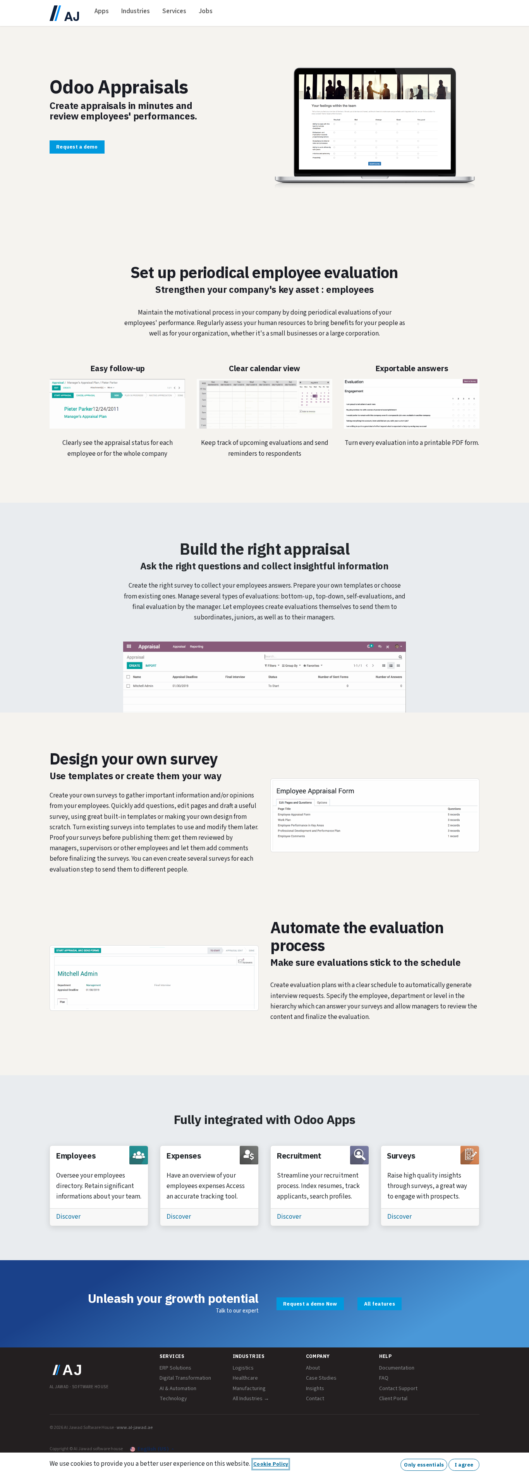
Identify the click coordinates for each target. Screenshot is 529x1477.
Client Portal (393, 1399)
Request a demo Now (310, 1304)
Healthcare (245, 1378)
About (313, 1368)
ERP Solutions (175, 1368)
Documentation (396, 1368)
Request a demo (77, 147)
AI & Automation (178, 1388)
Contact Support (398, 1388)
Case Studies (321, 1378)
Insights (315, 1388)
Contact (315, 1399)
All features (379, 1304)
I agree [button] (464, 1464)
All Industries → (251, 1399)
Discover (68, 1216)
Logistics (243, 1368)
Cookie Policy (270, 1464)
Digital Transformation (185, 1378)
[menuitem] (101, 13)
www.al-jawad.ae (135, 1427)
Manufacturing (249, 1388)
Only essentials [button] (424, 1464)
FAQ (383, 1378)
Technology (173, 1399)
